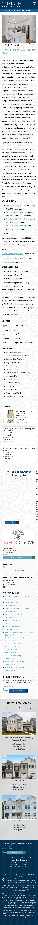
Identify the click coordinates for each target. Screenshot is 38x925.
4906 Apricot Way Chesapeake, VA (19, 787)
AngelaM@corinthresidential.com (16, 293)
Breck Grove (19, 780)
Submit (9, 522)
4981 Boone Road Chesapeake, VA (19, 827)
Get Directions (19, 570)
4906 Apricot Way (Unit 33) (16, 206)
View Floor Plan (8, 442)
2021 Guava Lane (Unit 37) (16, 212)
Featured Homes (15, 558)
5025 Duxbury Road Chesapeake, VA (19, 746)
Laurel (5, 461)
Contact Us (16, 691)
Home (3, 10)
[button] (4, 29)
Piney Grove (19, 821)
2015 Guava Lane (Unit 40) (16, 226)
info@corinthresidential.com (19, 866)
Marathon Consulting (30, 922)
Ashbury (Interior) (21, 422)
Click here (16, 304)
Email (5, 554)
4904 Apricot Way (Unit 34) (16, 219)
